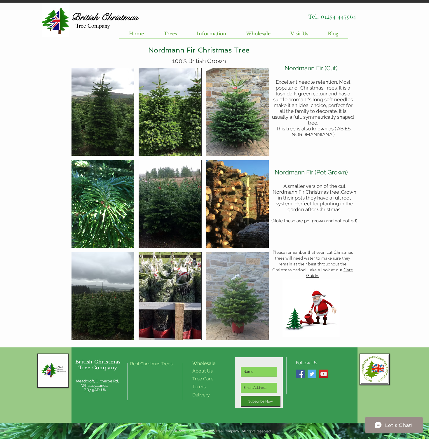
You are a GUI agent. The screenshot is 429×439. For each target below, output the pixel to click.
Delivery (201, 395)
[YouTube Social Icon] (323, 374)
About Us (202, 371)
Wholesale (203, 363)
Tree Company (98, 367)
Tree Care (202, 379)
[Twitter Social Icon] (312, 374)
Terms (199, 386)
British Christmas (98, 362)
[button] (170, 35)
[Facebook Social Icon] (300, 374)
